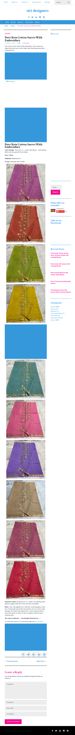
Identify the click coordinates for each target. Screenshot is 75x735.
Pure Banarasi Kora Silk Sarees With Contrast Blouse (61, 291)
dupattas (53, 311)
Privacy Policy (36, 2)
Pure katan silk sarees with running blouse (60, 265)
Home (6, 2)
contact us (24, 2)
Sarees (53, 320)
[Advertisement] (26, 66)
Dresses (53, 309)
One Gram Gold (56, 318)
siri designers (37, 10)
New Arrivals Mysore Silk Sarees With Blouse (59, 274)
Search (68, 2)
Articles (13, 26)
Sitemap (47, 2)
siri (19, 43)
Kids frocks (54, 315)
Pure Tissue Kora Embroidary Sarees (61, 282)
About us (14, 2)
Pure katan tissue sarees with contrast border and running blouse (59, 255)
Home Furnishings (56, 313)
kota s (23, 150)
